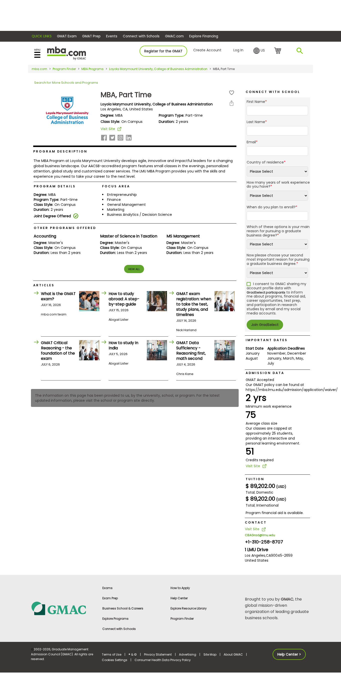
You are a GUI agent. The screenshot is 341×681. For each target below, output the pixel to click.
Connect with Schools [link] (119, 629)
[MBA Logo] (66, 53)
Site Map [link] (209, 654)
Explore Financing (203, 36)
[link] (63, 608)
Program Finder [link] (182, 618)
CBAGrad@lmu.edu (260, 535)
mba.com (39, 69)
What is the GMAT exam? (58, 296)
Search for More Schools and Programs (66, 82)
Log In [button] (238, 50)
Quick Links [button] (42, 36)
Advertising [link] (187, 654)
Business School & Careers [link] (122, 608)
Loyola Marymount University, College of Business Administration (158, 69)
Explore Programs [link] (115, 618)
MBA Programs (92, 69)
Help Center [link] (179, 598)
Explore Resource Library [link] (188, 608)
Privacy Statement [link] (158, 654)
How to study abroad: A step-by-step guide (124, 299)
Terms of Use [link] (111, 654)
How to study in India (123, 345)
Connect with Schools (141, 36)
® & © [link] (133, 654)
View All (134, 269)
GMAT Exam (67, 36)
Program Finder (64, 69)
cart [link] (278, 51)
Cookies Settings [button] (114, 660)
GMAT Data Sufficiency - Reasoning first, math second (191, 350)
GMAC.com (174, 36)
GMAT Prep (91, 36)
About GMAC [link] (233, 654)
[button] (259, 51)
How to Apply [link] (180, 588)
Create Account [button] (207, 50)
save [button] (231, 92)
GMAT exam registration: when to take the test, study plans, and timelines (193, 304)
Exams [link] (107, 588)
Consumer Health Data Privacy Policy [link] (163, 660)
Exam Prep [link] (110, 598)
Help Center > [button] (289, 654)
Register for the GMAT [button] (163, 51)
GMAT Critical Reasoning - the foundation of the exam (58, 350)
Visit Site (108, 128)
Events (111, 36)
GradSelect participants (266, 292)
